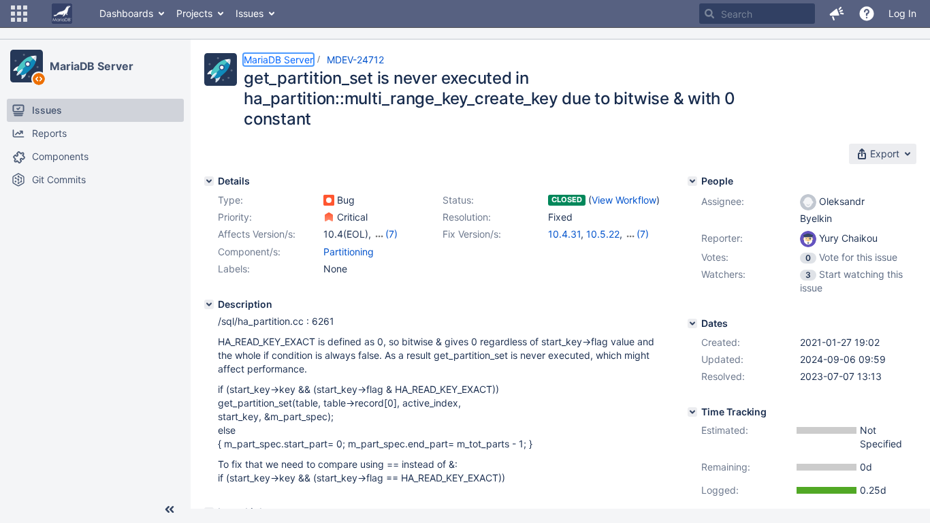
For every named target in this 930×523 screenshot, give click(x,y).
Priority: (235, 217)
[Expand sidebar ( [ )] (169, 509)
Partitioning (348, 251)
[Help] (867, 13)
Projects (194, 13)
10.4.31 (564, 234)
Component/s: (249, 251)
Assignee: (722, 201)
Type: (230, 200)
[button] (19, 13)
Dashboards (126, 13)
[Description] (209, 304)
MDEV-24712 (355, 59)
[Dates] (692, 323)
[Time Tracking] (692, 412)
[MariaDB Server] (26, 66)
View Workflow (624, 200)
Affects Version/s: (256, 234)
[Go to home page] (62, 13)
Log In (902, 13)
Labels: (234, 268)
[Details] (209, 181)
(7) (391, 234)
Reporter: (722, 238)
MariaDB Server (91, 66)
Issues (249, 13)
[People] (692, 181)
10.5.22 (603, 234)
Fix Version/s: (472, 234)
